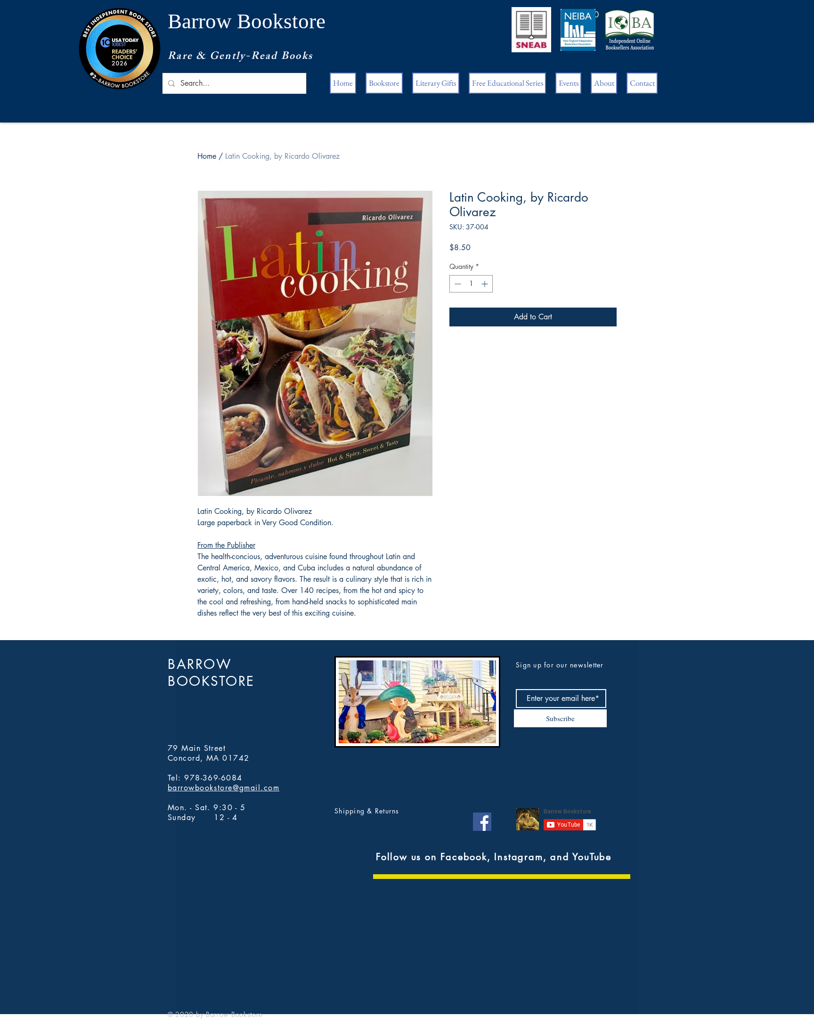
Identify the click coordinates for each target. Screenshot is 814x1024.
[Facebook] (482, 822)
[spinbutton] (471, 284)
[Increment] (485, 284)
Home (206, 156)
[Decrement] (457, 284)
